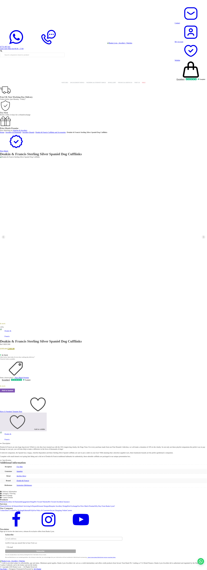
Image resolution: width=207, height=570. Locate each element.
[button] (103, 150)
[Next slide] (203, 237)
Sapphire (20, 471)
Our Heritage (19, 510)
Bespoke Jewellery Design (58, 506)
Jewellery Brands (28, 132)
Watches (3, 502)
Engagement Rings (27, 502)
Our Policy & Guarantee (41, 510)
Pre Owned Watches (41, 502)
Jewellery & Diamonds (13, 132)
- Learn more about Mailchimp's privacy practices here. (101, 557)
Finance (2, 506)
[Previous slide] (3, 237)
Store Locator (10, 510)
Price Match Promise (22, 378)
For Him (20, 467)
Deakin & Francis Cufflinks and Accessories (50, 132)
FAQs (31, 510)
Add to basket (7, 390)
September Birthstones (24, 485)
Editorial (26, 510)
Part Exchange (72, 506)
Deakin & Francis (23, 481)
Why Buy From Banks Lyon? (105, 506)
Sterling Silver (21, 476)
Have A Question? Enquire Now (11, 411)
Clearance (66, 502)
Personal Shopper (43, 506)
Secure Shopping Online (58, 510)
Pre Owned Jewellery (55, 502)
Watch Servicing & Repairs (28, 506)
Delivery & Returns (12, 506)
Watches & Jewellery (20, 130)
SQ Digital (37, 569)
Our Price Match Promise (86, 506)
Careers (69, 510)
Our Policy (3, 569)
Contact (2, 510)
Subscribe (9, 534)
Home (2, 132)
